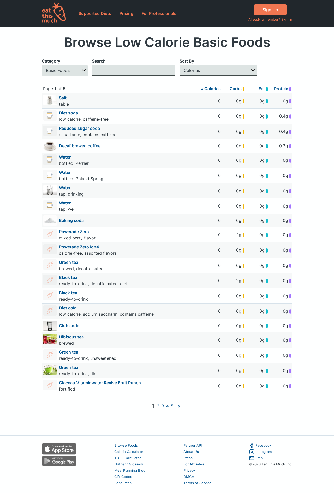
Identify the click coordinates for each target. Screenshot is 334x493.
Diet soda (69, 112)
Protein (281, 88)
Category (51, 61)
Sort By (187, 61)
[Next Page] (179, 406)
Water (65, 157)
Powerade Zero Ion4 (79, 246)
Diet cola (68, 308)
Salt (63, 97)
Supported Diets (95, 13)
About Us (191, 451)
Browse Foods (126, 445)
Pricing (126, 13)
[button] (65, 70)
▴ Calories (211, 88)
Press (188, 458)
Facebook (263, 445)
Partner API (192, 445)
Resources (123, 483)
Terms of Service (197, 483)
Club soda (69, 325)
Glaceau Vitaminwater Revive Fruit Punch (100, 382)
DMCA (188, 476)
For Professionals (159, 13)
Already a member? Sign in (270, 19)
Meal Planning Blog (129, 470)
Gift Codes (123, 476)
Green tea (69, 262)
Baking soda (71, 220)
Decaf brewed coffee (79, 145)
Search (99, 61)
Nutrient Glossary (128, 464)
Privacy (189, 470)
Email (259, 458)
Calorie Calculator (128, 451)
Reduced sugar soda (80, 128)
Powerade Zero (74, 231)
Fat (262, 88)
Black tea (68, 277)
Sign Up (270, 9)
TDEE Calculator (127, 458)
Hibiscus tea (72, 336)
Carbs (236, 88)
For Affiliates (193, 464)
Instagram (263, 451)
